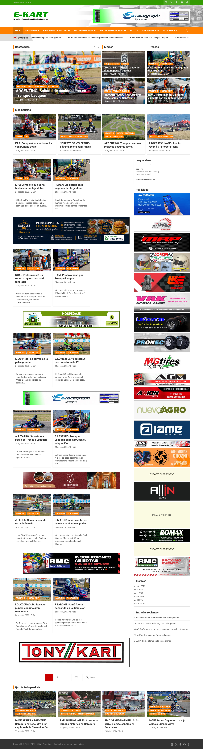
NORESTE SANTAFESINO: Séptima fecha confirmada (75, 145)
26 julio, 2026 (110, 731)
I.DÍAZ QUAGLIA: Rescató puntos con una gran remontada (30, 608)
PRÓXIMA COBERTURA (114, 137)
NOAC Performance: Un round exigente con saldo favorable (54, 37)
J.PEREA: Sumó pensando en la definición (30, 521)
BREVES (19, 137)
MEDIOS (125, 64)
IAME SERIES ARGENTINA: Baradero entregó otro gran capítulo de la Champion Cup (32, 724)
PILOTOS (134, 30)
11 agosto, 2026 (22, 731)
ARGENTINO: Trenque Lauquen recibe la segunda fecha (122, 145)
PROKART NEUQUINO (121, 91)
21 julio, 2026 (155, 727)
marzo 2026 (139, 603)
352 (76, 677)
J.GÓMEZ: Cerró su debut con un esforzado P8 (70, 360)
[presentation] (95, 47)
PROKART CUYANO (165, 137)
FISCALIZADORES (150, 30)
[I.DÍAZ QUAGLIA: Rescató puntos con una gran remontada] (32, 589)
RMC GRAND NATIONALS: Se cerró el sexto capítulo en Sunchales (122, 724)
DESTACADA (21, 86)
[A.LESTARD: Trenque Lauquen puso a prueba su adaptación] (71, 421)
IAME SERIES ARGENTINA (55, 30)
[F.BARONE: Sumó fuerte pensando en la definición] (71, 589)
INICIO (18, 30)
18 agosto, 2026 (111, 101)
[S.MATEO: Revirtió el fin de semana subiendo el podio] (71, 505)
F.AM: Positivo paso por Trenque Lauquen (108, 37)
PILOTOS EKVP (166, 64)
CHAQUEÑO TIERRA (111, 64)
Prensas (154, 47)
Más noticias (23, 110)
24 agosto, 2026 (155, 74)
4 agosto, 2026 (66, 727)
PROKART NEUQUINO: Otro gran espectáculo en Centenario (123, 96)
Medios (108, 47)
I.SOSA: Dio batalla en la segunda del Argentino (168, 69)
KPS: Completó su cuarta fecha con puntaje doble (33, 145)
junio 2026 (138, 593)
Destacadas (22, 47)
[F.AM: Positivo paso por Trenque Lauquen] (71, 260)
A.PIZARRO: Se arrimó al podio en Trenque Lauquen (31, 438)
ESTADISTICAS (170, 30)
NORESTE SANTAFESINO (78, 137)
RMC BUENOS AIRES (83, 30)
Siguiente (90, 677)
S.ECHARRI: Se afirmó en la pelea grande (154, 37)
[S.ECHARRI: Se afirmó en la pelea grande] (32, 344)
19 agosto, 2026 (111, 150)
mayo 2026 (139, 596)
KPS (26, 137)
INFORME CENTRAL (68, 714)
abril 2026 (138, 600)
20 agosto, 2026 (23, 100)
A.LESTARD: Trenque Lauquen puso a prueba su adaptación (70, 440)
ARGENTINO (31, 30)
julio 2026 (138, 589)
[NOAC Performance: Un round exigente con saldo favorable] (32, 260)
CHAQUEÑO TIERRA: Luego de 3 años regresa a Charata (123, 69)
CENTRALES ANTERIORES (26, 710)
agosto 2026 (139, 586)
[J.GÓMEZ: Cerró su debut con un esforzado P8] (71, 344)
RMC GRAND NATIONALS (111, 30)
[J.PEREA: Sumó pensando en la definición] (32, 505)
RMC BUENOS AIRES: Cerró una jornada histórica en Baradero (79, 722)
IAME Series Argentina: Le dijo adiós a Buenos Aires (167, 722)
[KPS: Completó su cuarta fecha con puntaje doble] (32, 169)
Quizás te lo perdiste (27, 687)
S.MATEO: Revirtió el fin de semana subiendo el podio (71, 521)
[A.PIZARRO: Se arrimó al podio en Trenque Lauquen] (32, 421)
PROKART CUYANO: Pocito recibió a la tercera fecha (164, 145)
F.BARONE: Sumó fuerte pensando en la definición (70, 606)
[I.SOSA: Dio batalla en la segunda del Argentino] (71, 169)
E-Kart (34, 100)
